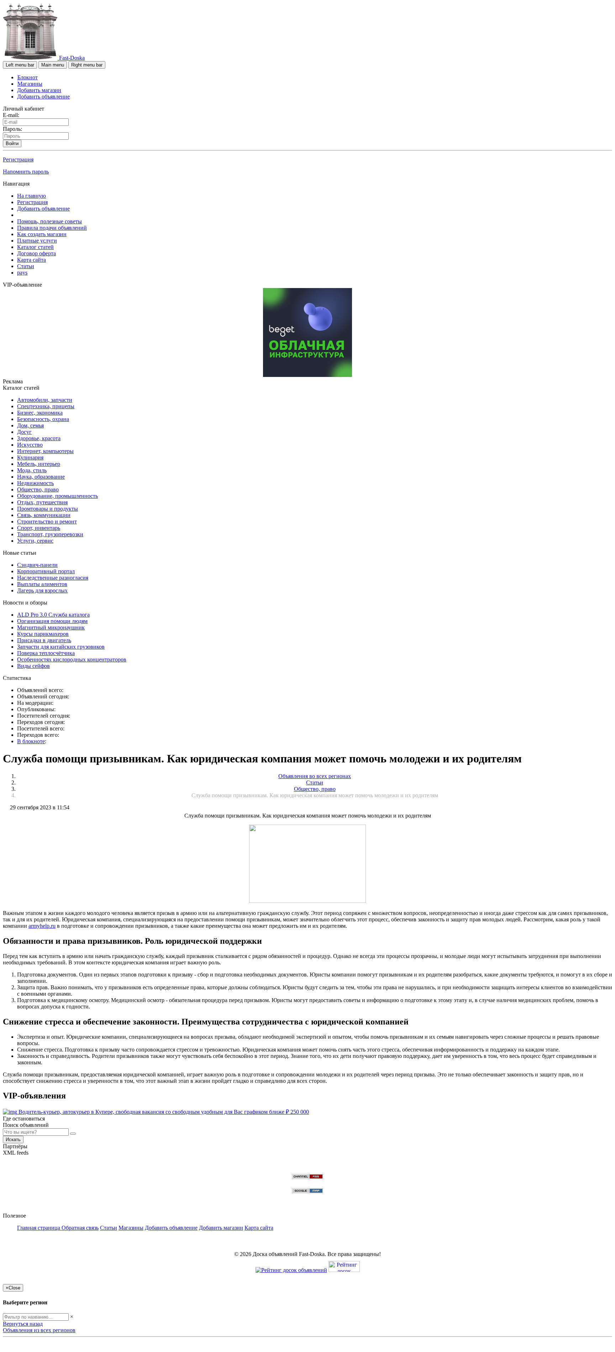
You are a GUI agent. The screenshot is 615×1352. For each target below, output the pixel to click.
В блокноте (31, 741)
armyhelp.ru (42, 926)
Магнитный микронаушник (51, 627)
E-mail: (11, 115)
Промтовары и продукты (47, 509)
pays (22, 273)
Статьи (25, 266)
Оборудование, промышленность (57, 496)
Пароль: (12, 129)
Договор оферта (36, 253)
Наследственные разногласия (52, 578)
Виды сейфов (33, 666)
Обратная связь (80, 1228)
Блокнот (27, 77)
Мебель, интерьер (38, 464)
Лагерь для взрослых (42, 590)
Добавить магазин (39, 90)
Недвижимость (35, 483)
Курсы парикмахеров (43, 634)
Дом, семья (30, 425)
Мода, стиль (32, 470)
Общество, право (38, 489)
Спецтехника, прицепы (45, 406)
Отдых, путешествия (42, 502)
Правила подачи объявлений (52, 228)
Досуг (24, 432)
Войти (12, 143)
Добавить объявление (43, 97)
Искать (13, 1139)
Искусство (30, 445)
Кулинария (30, 457)
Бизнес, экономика (40, 413)
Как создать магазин (42, 234)
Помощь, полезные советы (49, 221)
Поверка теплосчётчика (46, 653)
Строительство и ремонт (47, 521)
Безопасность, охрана (43, 419)
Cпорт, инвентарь (38, 528)
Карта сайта (31, 260)
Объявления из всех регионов (39, 1330)
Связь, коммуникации (43, 515)
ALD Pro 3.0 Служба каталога (53, 615)
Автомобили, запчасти (44, 400)
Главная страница (39, 1228)
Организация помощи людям (52, 621)
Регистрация (18, 159)
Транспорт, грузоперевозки (50, 534)
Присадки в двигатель (44, 640)
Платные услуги (37, 241)
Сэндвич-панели (37, 565)
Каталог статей (35, 247)
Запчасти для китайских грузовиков (61, 647)
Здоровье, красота (39, 438)
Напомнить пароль (26, 172)
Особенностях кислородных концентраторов (71, 659)
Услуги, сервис (35, 541)
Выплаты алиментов (42, 584)
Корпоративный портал (46, 571)
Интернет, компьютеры (45, 451)
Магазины (29, 84)
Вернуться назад (23, 1324)
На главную (31, 196)
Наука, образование (41, 477)
